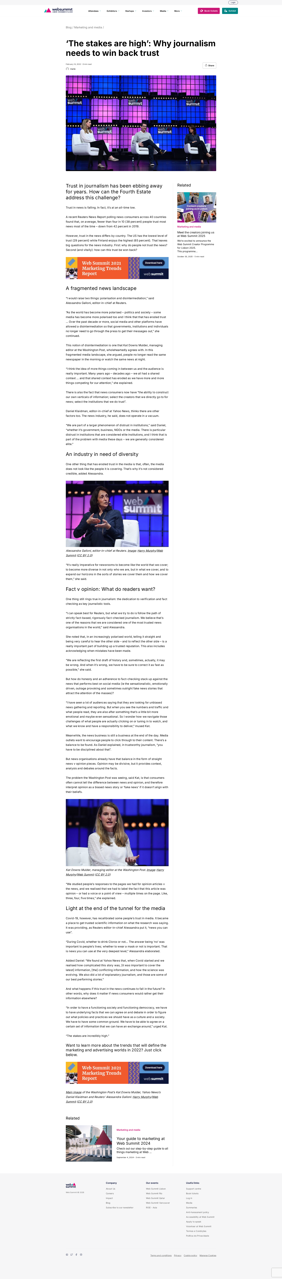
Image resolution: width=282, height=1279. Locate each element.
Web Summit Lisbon (156, 1188)
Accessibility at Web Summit (200, 1217)
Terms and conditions (161, 1255)
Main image (74, 1092)
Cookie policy (190, 1255)
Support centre (193, 1188)
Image (132, 550)
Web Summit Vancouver (158, 1203)
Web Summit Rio (154, 1193)
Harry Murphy (146, 550)
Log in (189, 1198)
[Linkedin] (67, 1254)
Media (189, 1203)
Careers (110, 1193)
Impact (109, 1198)
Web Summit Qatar (155, 1198)
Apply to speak (193, 1221)
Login (233, 2)
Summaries (191, 1207)
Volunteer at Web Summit (198, 1226)
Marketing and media (88, 27)
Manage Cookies (208, 1255)
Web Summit (85, 874)
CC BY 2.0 (84, 555)
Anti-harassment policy (197, 1212)
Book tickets (192, 1193)
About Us (110, 1188)
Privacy (178, 1255)
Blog (69, 27)
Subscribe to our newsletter (119, 1207)
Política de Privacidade (197, 1235)
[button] (209, 11)
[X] (71, 1254)
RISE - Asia (151, 1207)
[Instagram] (81, 1254)
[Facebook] (76, 1254)
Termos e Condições (196, 1231)
